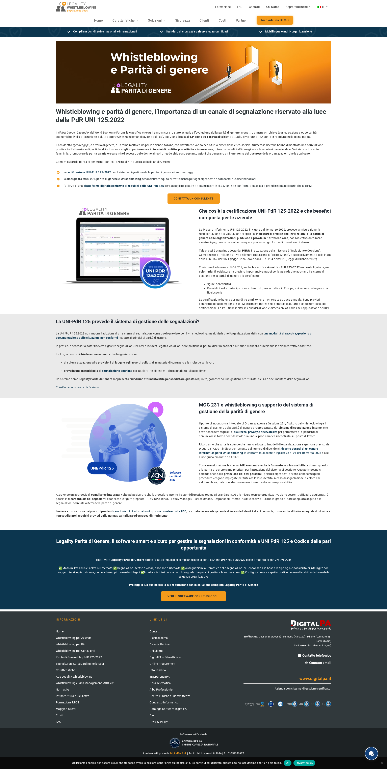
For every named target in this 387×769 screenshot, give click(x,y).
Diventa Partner (160, 644)
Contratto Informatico (164, 702)
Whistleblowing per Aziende (74, 637)
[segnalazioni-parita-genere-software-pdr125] (121, 209)
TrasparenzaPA (160, 676)
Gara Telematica (160, 683)
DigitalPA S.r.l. (178, 753)
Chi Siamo (156, 650)
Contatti (155, 631)
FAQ (58, 721)
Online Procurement (162, 663)
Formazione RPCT (67, 702)
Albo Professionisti (162, 689)
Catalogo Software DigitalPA (168, 708)
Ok (287, 762)
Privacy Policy (159, 721)
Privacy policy (304, 762)
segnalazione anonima (117, 370)
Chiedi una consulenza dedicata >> (77, 387)
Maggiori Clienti (66, 708)
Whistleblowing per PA (70, 644)
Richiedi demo (159, 637)
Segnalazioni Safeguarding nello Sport (80, 663)
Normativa (63, 689)
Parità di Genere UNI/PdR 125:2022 (79, 657)
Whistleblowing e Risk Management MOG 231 (85, 683)
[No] (382, 763)
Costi (59, 715)
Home (59, 631)
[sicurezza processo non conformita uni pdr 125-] (121, 403)
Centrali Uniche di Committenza (170, 696)
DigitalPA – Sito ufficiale (165, 657)
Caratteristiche (65, 670)
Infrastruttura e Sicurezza (72, 696)
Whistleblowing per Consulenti (75, 650)
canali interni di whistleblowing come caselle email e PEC (149, 511)
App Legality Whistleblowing (74, 676)
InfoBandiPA (158, 670)
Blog (152, 715)
